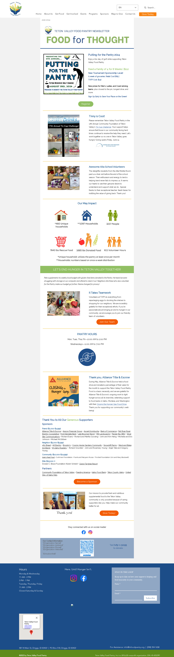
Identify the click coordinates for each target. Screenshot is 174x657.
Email (118, 593)
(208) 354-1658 (153, 647)
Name (117, 584)
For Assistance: (117, 647)
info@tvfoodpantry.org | (135, 647)
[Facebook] (83, 578)
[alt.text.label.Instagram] (73, 578)
